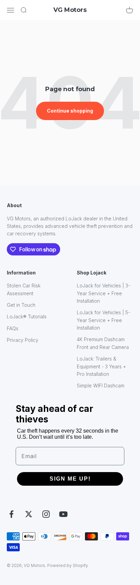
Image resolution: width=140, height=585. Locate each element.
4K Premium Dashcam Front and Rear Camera (103, 343)
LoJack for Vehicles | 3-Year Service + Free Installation (103, 293)
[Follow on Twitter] (28, 514)
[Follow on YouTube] (63, 514)
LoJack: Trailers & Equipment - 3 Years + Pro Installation (101, 366)
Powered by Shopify (67, 565)
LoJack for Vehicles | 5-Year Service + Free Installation (103, 320)
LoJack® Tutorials (27, 316)
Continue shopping (70, 111)
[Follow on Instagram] (46, 514)
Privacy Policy (22, 340)
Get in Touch (21, 305)
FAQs (12, 328)
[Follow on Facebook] (11, 514)
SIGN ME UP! (70, 479)
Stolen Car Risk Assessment (23, 289)
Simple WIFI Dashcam (100, 385)
